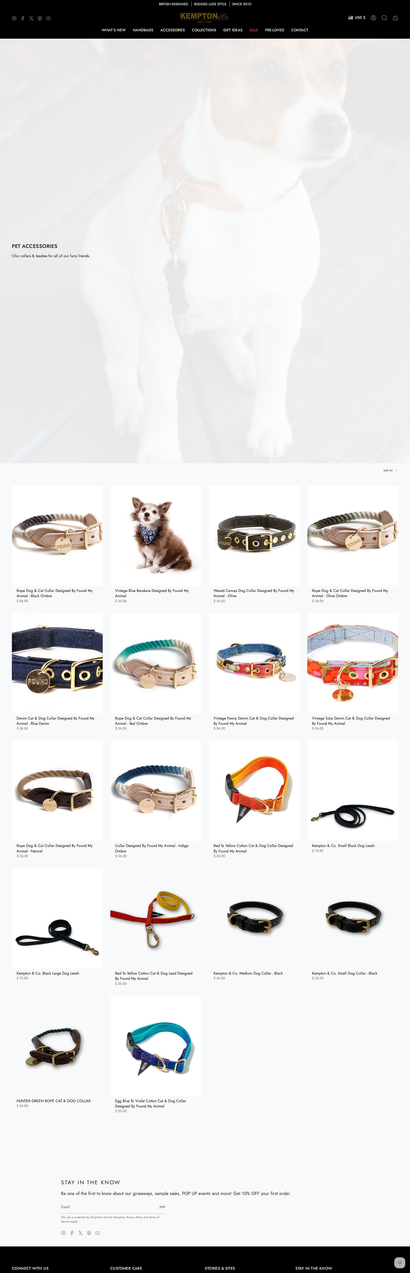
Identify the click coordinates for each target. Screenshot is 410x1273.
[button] (143, 30)
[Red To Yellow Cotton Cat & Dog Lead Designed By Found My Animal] (155, 918)
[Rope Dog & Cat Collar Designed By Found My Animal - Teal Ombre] (155, 663)
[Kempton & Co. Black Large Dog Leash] (57, 918)
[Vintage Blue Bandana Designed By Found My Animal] (155, 536)
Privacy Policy (134, 1217)
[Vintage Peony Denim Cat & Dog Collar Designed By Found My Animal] (254, 663)
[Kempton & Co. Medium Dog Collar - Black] (254, 918)
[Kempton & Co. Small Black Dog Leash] (352, 791)
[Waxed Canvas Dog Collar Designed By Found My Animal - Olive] (254, 536)
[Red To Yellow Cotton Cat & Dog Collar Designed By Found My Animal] (254, 791)
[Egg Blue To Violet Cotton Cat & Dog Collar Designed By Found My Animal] (155, 1046)
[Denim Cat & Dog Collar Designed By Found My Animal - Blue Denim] (57, 663)
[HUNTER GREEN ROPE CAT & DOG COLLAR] (57, 1046)
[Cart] (395, 18)
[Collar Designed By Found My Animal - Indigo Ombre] (155, 791)
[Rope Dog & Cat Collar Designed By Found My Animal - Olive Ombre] (352, 536)
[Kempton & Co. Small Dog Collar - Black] (352, 918)
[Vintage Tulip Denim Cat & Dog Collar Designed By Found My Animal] (352, 663)
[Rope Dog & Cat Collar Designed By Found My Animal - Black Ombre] (57, 536)
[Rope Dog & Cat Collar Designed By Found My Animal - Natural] (57, 791)
